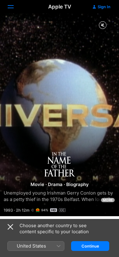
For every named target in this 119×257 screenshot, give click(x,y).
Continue (90, 246)
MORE (108, 200)
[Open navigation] (14, 6)
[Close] (10, 227)
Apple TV (59, 7)
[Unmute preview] (102, 25)
